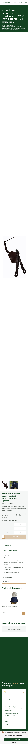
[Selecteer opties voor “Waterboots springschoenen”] (23, 613)
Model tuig (5, 532)
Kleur (3, 528)
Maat (3, 524)
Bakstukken (20, 26)
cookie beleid (19, 735)
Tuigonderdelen (11, 25)
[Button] (19, 2)
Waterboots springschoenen (9, 606)
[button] (26, 2)
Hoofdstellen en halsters (8, 26)
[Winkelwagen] (21, 2)
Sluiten (14, 742)
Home (3, 25)
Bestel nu (16, 537)
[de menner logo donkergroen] (5, 2)
